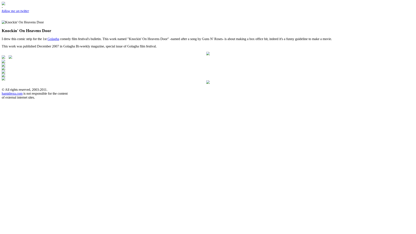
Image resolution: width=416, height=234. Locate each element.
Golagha (53, 39)
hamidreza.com (12, 93)
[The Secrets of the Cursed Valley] (208, 54)
